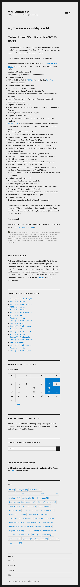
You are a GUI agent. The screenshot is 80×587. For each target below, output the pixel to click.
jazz (44, 514)
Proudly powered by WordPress (29, 581)
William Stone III (41, 240)
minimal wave (33, 522)
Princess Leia (36, 236)
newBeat (14, 527)
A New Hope (14, 234)
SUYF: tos (47, 535)
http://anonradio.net (26, 227)
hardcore (28, 510)
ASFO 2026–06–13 (17, 348)
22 (49, 392)
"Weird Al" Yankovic (48, 232)
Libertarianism (22, 236)
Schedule (11, 565)
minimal (50, 518)
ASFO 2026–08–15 (17, 307)
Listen (10, 556)
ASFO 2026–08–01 (17, 315)
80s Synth (22, 490)
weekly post (15, 543)
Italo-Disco (33, 514)
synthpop (27, 539)
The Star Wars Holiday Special (25, 240)
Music (29, 236)
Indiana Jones (52, 234)
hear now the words (44, 510)
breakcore (14, 498)
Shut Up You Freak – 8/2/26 (21, 312)
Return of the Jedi (46, 236)
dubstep (30, 502)
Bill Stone (29, 234)
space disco (35, 531)
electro (51, 502)
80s (12, 490)
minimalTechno (16, 522)
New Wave (27, 527)
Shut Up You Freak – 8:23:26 (21, 299)
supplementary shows (19, 535)
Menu (68, 13)
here (13, 471)
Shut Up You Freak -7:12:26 (20, 326)
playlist (47, 527)
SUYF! (36, 535)
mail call (27, 518)
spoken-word (49, 531)
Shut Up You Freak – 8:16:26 (21, 304)
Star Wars (24, 238)
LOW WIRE (14, 518)
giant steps (15, 510)
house (13, 514)
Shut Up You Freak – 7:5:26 (20, 332)
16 (57, 388)
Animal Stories (13, 124)
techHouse (41, 539)
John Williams (12, 236)
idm (23, 514)
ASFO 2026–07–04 (17, 334)
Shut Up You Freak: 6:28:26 (20, 337)
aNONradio (22, 234)
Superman (31, 238)
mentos (38, 518)
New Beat (48, 522)
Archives (11, 561)
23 (57, 392)
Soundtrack (17, 238)
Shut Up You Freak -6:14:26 (21, 345)
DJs (9, 575)
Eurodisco (14, 506)
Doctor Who (43, 234)
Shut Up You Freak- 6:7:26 (20, 351)
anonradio (36, 232)
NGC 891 (30, 80)
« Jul (18, 404)
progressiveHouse (18, 531)
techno (54, 539)
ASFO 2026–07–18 (17, 323)
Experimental (29, 506)
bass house (52, 494)
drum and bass (16, 502)
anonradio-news (16, 494)
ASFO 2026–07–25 (17, 318)
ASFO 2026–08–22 (17, 302)
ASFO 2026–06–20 (17, 342)
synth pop (14, 539)
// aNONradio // (18, 12)
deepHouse (43, 498)
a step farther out (35, 494)
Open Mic (11, 570)
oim (38, 527)
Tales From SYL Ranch (42, 238)
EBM (41, 502)
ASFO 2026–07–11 (17, 329)
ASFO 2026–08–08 (17, 310)
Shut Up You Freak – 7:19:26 (21, 321)
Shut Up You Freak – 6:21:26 (21, 340)
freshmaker (44, 506)
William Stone (15, 232)
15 (49, 388)
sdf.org (41, 277)
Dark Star (36, 234)
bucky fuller (28, 498)
